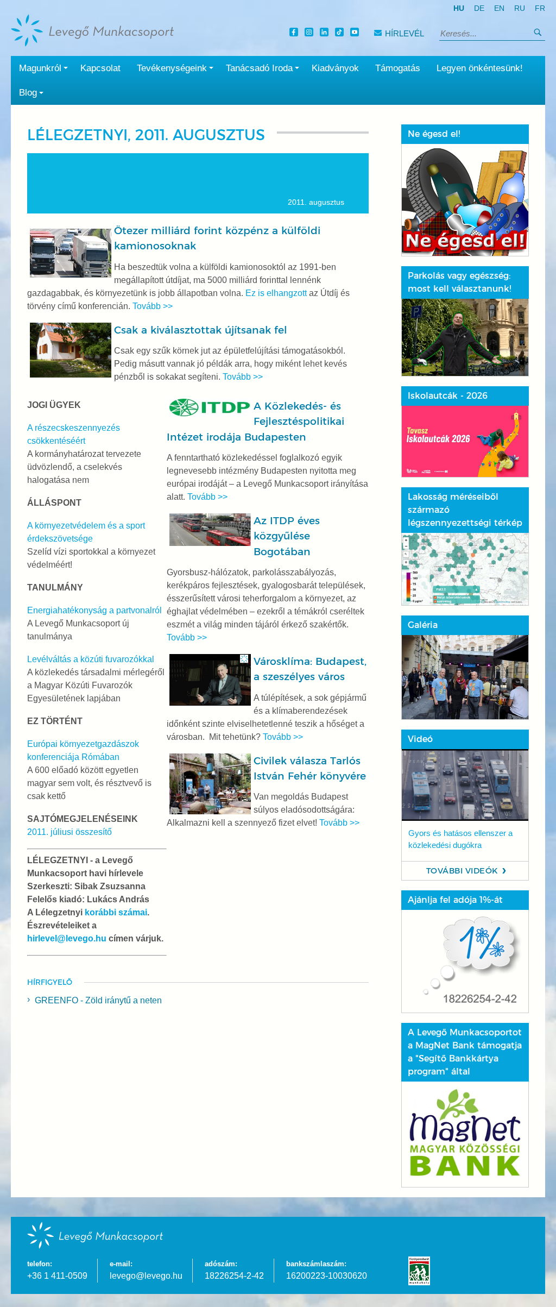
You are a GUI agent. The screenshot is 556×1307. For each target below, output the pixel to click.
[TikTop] (341, 33)
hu (458, 8)
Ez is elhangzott (276, 293)
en (499, 8)
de (479, 8)
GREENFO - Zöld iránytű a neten (98, 1000)
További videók (462, 871)
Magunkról (40, 68)
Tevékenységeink (172, 68)
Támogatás (397, 68)
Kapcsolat (100, 68)
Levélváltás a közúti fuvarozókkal (90, 659)
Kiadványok (335, 68)
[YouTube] (356, 33)
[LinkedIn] (326, 33)
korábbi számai (116, 912)
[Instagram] (311, 33)
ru (519, 8)
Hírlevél (404, 33)
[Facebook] (295, 33)
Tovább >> (152, 306)
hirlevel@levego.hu (66, 938)
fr (540, 8)
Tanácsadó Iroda (259, 68)
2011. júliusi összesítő (69, 832)
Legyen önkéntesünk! (480, 68)
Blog (28, 92)
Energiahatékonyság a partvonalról (94, 610)
